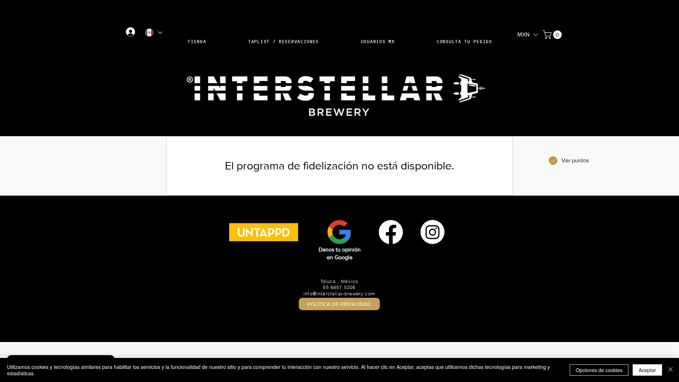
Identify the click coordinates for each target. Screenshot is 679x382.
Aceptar (647, 370)
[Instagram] (432, 232)
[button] (528, 34)
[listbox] (528, 34)
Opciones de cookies (599, 370)
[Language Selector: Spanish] (153, 32)
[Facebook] (391, 232)
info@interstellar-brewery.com (339, 293)
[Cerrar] (670, 370)
